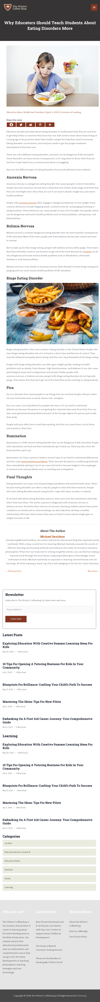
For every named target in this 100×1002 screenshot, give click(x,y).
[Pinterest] (40, 124)
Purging (87, 252)
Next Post (94, 571)
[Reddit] (30, 124)
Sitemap (82, 996)
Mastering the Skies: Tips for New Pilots (32, 702)
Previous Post (13, 571)
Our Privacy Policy (78, 937)
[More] (49, 124)
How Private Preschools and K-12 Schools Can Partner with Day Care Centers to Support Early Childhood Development (50, 930)
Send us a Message (78, 931)
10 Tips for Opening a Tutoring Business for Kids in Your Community (43, 665)
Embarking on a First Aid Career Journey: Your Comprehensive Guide (47, 720)
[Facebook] (11, 124)
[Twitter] (21, 124)
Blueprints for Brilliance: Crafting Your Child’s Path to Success (47, 684)
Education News (15, 112)
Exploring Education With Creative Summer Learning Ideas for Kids (48, 645)
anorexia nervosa (27, 203)
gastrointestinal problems (35, 461)
